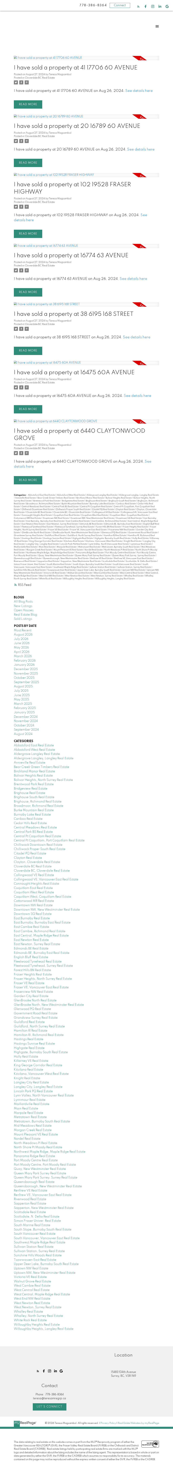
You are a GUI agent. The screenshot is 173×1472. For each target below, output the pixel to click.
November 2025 (26, 673)
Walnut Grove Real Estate (80, 573)
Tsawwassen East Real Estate (61, 570)
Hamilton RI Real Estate (115, 536)
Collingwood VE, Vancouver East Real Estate (46, 879)
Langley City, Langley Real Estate (42, 544)
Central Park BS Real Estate (65, 507)
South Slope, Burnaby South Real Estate (92, 564)
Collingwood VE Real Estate (106, 512)
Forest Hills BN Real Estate (108, 527)
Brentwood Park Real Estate (47, 501)
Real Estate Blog (25, 614)
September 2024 (26, 729)
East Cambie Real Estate (78, 521)
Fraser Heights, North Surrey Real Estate (43, 978)
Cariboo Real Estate (126, 504)
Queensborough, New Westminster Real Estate (66, 558)
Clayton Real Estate (125, 510)
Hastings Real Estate (32, 538)
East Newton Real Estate (33, 524)
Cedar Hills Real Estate (30, 823)
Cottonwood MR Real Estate (28, 518)
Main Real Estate (47, 547)
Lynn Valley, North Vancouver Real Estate (109, 544)
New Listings (23, 606)
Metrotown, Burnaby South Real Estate (121, 547)
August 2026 (23, 634)
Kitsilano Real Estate (74, 541)
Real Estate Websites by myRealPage (138, 1423)
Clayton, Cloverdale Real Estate (37, 862)
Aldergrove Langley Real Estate (102, 495)
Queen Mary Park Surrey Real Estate (93, 556)
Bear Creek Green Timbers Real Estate (56, 498)
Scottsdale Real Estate (113, 561)
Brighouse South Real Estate (122, 501)
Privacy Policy (108, 1423)
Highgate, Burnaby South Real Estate (113, 538)
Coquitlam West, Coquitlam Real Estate (129, 515)
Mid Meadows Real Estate (33, 1125)
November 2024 (26, 721)
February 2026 (25, 660)
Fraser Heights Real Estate (136, 527)
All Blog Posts (23, 601)
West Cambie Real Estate (106, 573)
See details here (139, 91)
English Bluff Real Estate (31, 957)
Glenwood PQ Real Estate (114, 533)
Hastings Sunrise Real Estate (57, 538)
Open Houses (23, 610)
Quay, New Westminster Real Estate (56, 556)
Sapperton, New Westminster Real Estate (81, 561)
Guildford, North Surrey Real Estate (84, 536)
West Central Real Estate (132, 573)
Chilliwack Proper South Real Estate (73, 510)
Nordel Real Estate (94, 550)
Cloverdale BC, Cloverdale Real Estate (72, 512)
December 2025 (26, 669)
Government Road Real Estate (143, 533)
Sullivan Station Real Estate (103, 567)
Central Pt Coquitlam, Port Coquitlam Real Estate (49, 840)
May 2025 (21, 699)
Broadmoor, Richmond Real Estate (43, 504)
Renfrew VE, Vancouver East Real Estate (133, 558)
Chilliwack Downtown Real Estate (38, 510)
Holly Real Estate (140, 538)
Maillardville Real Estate (26, 547)
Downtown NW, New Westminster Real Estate (93, 518)
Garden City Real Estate (31, 996)
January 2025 (24, 712)
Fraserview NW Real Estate (121, 530)
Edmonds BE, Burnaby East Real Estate (123, 524)
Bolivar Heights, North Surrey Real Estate (43, 780)
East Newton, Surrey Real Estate (62, 524)
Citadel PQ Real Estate (103, 510)
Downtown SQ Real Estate (129, 518)
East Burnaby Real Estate (32, 918)
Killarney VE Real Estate (31, 1060)
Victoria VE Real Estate (55, 573)
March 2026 (23, 656)
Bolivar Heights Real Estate (119, 498)
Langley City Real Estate (31, 1082)
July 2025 (21, 690)
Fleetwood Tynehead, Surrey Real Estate (74, 527)
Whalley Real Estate (134, 576)
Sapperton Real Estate (48, 561)
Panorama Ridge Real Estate (90, 553)
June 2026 (22, 643)
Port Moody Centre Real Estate (120, 553)
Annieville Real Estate (25, 498)
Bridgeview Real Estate (73, 501)
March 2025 (23, 703)
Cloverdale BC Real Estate (40, 78)
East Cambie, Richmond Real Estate (109, 521)
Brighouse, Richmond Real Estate (37, 801)
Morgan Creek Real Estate (39, 550)
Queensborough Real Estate (28, 558)
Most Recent (22, 630)
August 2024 (23, 734)
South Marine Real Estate (59, 564)
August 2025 (23, 686)
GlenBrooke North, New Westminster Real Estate (76, 533)
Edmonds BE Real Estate (91, 524)
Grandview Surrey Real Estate (28, 536)
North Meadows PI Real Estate (119, 550)
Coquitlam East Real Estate (67, 515)
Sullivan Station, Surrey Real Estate (134, 567)
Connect (120, 5)
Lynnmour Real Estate (141, 544)
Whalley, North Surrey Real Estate (38, 1315)
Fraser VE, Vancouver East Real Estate (88, 530)
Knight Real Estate (133, 541)
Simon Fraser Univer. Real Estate (29, 564)
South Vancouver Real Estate (127, 564)
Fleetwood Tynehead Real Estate (38, 527)
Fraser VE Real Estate (58, 530)
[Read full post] (86, 60)
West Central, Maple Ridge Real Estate (42, 1294)
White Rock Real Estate (50, 579)
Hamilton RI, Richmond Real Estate (39, 1035)
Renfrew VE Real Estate (101, 558)
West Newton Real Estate (77, 576)
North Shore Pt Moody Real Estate (38, 1147)
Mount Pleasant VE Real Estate (68, 550)
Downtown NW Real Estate (56, 518)
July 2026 (21, 639)
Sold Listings (23, 618)
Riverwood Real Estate (25, 561)
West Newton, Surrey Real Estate (107, 576)
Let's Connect (50, 1406)
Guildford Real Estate (55, 536)
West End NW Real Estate (51, 576)
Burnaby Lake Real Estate (102, 504)
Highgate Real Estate (82, 538)
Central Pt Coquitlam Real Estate (96, 507)
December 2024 (26, 716)
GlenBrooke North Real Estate (36, 533)
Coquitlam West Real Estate (95, 515)
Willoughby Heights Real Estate (78, 579)
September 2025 (26, 682)
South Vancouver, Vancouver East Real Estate (47, 1238)
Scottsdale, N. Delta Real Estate (141, 561)
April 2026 (21, 652)
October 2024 (24, 725)
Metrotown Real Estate (89, 547)
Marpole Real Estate (67, 547)
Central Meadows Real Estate (36, 507)
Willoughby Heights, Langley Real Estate (114, 579)
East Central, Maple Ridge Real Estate (41, 935)
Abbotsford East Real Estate (42, 495)
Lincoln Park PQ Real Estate (74, 544)
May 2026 (21, 647)
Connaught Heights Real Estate (37, 515)
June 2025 (22, 695)
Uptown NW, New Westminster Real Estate (45, 1272)
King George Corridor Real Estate (46, 541)
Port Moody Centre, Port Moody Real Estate (45, 1164)
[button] (138, 6)
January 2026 (24, 664)
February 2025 (25, 708)
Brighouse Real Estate (96, 501)
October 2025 (24, 677)
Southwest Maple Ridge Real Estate (71, 567)
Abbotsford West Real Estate (71, 495)
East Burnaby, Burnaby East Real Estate (45, 521)
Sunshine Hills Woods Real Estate (30, 570)
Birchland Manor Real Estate (90, 498)
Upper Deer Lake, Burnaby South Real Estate (99, 570)
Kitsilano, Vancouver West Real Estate (104, 541)
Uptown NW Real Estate (134, 570)
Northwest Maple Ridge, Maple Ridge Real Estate (50, 553)
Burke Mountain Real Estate (75, 504)
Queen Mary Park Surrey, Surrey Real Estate (134, 556)
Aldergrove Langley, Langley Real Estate (139, 495)
